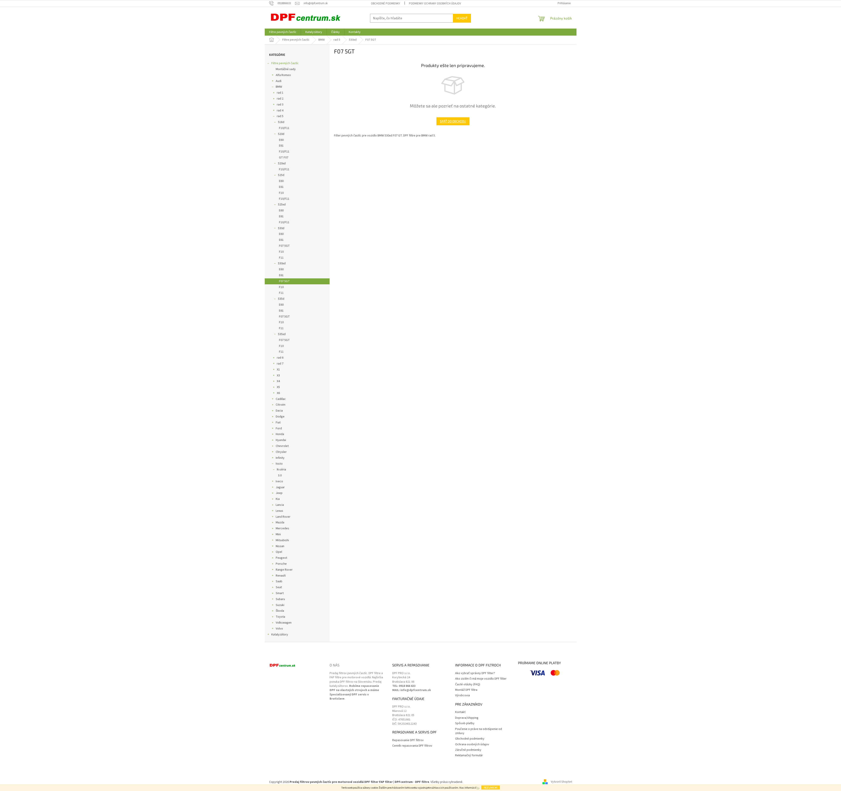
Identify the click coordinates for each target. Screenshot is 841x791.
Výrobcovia (462, 695)
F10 (281, 193)
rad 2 (280, 98)
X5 (278, 387)
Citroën (280, 405)
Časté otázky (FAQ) (467, 684)
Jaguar (280, 487)
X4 (278, 381)
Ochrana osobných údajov (472, 744)
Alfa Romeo (283, 75)
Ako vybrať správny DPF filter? (475, 673)
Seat (279, 587)
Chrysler (281, 452)
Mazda (280, 522)
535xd (282, 334)
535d (281, 299)
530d (281, 228)
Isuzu (279, 463)
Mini (278, 534)
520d (281, 134)
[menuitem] (283, 32)
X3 (278, 375)
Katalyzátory (279, 634)
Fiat (278, 422)
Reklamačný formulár (469, 755)
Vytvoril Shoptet (561, 782)
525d (281, 175)
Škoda (280, 611)
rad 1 (280, 93)
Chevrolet (282, 446)
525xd (282, 204)
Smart (280, 593)
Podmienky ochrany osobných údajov (435, 3)
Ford (279, 428)
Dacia (279, 410)
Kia (278, 499)
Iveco (279, 481)
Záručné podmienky (468, 750)
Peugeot (281, 558)
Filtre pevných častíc (285, 63)
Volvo (279, 628)
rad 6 (280, 358)
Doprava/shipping (466, 718)
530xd (282, 263)
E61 (281, 145)
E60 (281, 140)
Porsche (281, 564)
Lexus (279, 511)
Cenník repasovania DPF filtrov (412, 746)
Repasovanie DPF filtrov (408, 740)
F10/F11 (284, 128)
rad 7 (280, 363)
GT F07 (283, 157)
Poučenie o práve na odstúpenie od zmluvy (478, 731)
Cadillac (281, 399)
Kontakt (460, 712)
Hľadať (461, 18)
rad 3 (280, 104)
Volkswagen (284, 622)
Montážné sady (286, 69)
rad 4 (280, 110)
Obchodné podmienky (385, 3)
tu (478, 788)
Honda (280, 434)
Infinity (280, 458)
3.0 (280, 475)
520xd (282, 163)
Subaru (280, 599)
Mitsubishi (282, 540)
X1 (278, 369)
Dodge (280, 416)
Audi (278, 81)
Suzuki (280, 605)
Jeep (279, 493)
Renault (281, 575)
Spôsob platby (464, 723)
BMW (279, 87)
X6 (278, 393)
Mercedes (282, 528)
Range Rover (284, 570)
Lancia (280, 505)
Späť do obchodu (453, 121)
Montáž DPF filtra (466, 690)
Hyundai (281, 440)
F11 (281, 258)
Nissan (280, 546)
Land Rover (283, 517)
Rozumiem (490, 787)
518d (281, 122)
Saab (279, 581)
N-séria (281, 469)
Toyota (280, 617)
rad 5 (280, 116)
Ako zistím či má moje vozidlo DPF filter (481, 679)
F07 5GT (284, 246)
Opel (279, 552)
